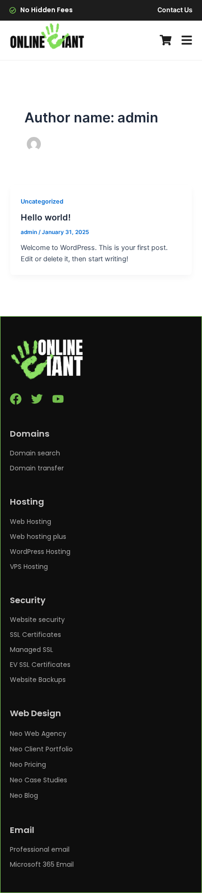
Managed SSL (31, 649)
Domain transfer (37, 468)
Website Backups (38, 679)
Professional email (40, 849)
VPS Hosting (29, 566)
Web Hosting (30, 521)
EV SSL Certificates (40, 664)
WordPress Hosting (40, 551)
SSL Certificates (35, 634)
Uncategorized (42, 201)
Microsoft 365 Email (42, 864)
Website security (37, 619)
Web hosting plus (38, 536)
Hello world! (46, 217)
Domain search (35, 453)
